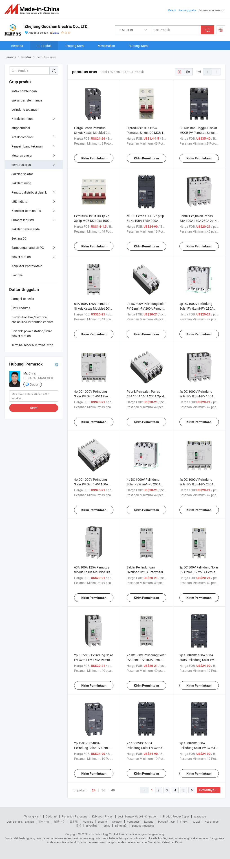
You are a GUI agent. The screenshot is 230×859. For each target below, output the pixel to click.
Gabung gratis (187, 10)
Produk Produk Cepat (176, 816)
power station (21, 257)
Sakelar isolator (22, 174)
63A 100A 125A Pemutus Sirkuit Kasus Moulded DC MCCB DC (92, 308)
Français (87, 821)
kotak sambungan (24, 91)
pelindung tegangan (25, 109)
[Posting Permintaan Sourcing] (221, 29)
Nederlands (212, 821)
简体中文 (44, 821)
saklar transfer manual (27, 100)
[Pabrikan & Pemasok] (33, 9)
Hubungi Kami (138, 46)
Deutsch (117, 821)
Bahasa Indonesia (143, 825)
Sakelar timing (21, 183)
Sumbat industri (22, 220)
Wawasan (200, 816)
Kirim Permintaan (93, 158)
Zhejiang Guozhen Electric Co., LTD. (56, 26)
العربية (196, 821)
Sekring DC (19, 238)
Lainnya (17, 275)
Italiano (148, 821)
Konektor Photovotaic (26, 266)
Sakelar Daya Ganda (25, 229)
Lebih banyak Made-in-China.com (138, 816)
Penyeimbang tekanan (27, 146)
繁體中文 (59, 821)
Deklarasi (51, 816)
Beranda (17, 46)
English (29, 821)
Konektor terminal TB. (26, 211)
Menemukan (106, 46)
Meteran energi (21, 155)
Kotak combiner (22, 137)
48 (113, 790)
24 (93, 790)
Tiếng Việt (121, 825)
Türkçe (106, 825)
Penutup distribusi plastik (29, 192)
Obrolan (34, 384)
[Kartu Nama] (56, 364)
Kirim (33, 408)
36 (103, 790)
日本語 (74, 821)
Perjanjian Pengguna (74, 816)
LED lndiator (20, 201)
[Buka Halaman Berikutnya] (216, 71)
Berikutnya (206, 790)
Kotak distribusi (22, 119)
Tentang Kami (74, 46)
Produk (46, 46)
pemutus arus (21, 165)
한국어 (184, 821)
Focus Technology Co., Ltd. (102, 834)
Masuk (172, 10)
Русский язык (166, 821)
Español (103, 821)
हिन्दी (78, 825)
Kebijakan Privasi (102, 816)
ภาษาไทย (91, 825)
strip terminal (20, 128)
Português (133, 821)
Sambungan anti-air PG (27, 247)
